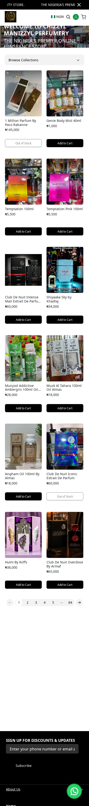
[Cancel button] (79, 5)
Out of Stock (23, 143)
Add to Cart (64, 143)
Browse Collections (23, 60)
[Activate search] (67, 16)
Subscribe (24, 765)
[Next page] (79, 602)
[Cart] (83, 16)
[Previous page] (10, 602)
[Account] (76, 17)
